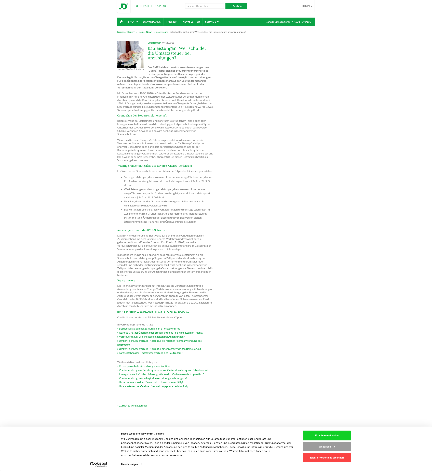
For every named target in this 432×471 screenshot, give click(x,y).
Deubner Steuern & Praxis (130, 31)
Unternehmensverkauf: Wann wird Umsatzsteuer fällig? (151, 382)
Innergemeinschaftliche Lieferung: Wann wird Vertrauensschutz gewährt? (161, 374)
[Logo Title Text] (123, 6)
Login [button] (306, 5)
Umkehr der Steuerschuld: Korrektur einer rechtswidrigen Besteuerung (160, 348)
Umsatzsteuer (161, 31)
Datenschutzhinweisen (146, 455)
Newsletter (191, 21)
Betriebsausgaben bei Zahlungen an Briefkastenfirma (149, 328)
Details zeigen (129, 464)
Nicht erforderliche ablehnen (327, 457)
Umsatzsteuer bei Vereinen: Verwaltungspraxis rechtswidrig (153, 386)
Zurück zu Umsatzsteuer (133, 405)
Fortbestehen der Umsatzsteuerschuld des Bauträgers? (150, 352)
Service (211, 21)
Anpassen (325, 446)
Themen (171, 21)
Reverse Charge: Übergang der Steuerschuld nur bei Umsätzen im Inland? (161, 332)
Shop (132, 21)
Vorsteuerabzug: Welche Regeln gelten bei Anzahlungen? (152, 336)
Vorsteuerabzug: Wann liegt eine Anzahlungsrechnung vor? (153, 378)
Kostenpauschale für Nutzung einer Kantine (144, 366)
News (149, 31)
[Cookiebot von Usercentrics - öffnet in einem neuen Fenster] (99, 464)
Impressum (176, 455)
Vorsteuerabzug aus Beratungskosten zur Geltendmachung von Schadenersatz (164, 370)
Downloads (152, 21)
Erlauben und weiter (327, 435)
